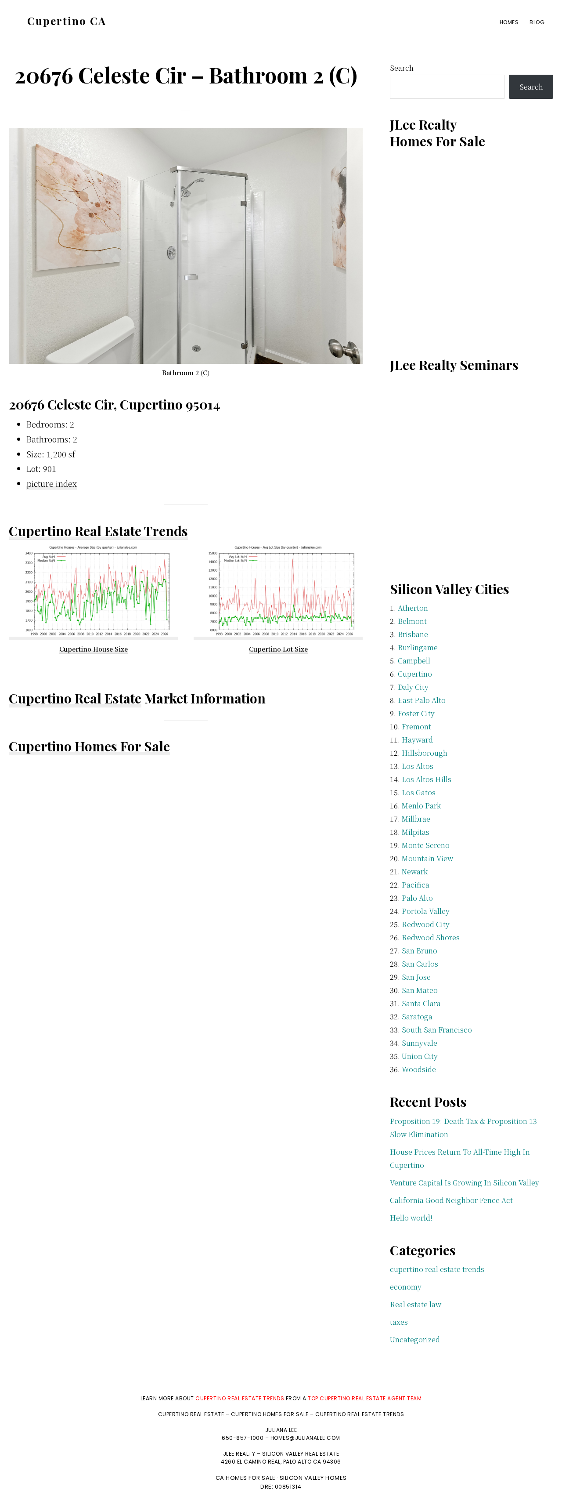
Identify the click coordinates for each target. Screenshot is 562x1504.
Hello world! (411, 1218)
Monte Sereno (426, 845)
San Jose (416, 977)
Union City (420, 1056)
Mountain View (427, 858)
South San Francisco (437, 1030)
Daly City (413, 687)
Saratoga (417, 1016)
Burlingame (418, 647)
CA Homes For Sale (246, 1478)
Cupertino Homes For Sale (89, 746)
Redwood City (426, 924)
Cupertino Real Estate (75, 698)
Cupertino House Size (93, 649)
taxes (399, 1322)
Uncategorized (415, 1339)
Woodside (419, 1069)
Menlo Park (421, 806)
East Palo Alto (422, 700)
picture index (51, 483)
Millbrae (416, 819)
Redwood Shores (431, 937)
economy (406, 1287)
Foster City (416, 713)
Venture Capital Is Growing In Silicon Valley (464, 1183)
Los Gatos (419, 792)
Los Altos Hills (426, 779)
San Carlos (420, 964)
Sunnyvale (419, 1043)
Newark (415, 871)
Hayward (417, 740)
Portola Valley (426, 911)
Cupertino (415, 674)
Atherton (413, 608)
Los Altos (417, 766)
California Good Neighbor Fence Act (451, 1200)
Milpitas (415, 832)
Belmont (412, 621)
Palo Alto (417, 898)
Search (402, 68)
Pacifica (415, 885)
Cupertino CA (66, 21)
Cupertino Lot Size (278, 649)
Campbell (414, 661)
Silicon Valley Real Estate (300, 1453)
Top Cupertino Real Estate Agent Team (365, 1398)
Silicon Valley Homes (313, 1478)
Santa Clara (421, 1003)
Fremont (416, 726)
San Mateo (420, 990)
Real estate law (415, 1304)
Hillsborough (424, 753)
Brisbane (413, 634)
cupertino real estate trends (437, 1269)
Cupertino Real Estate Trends (98, 531)
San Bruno (419, 951)
